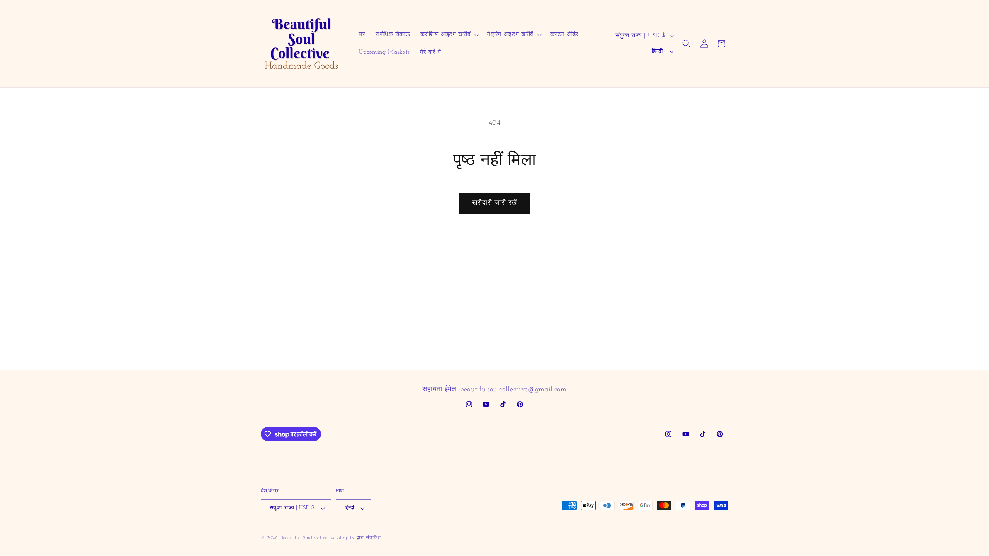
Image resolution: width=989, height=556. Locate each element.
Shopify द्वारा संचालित (359, 538)
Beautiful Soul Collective (307, 538)
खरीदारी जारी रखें (494, 203)
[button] (448, 35)
